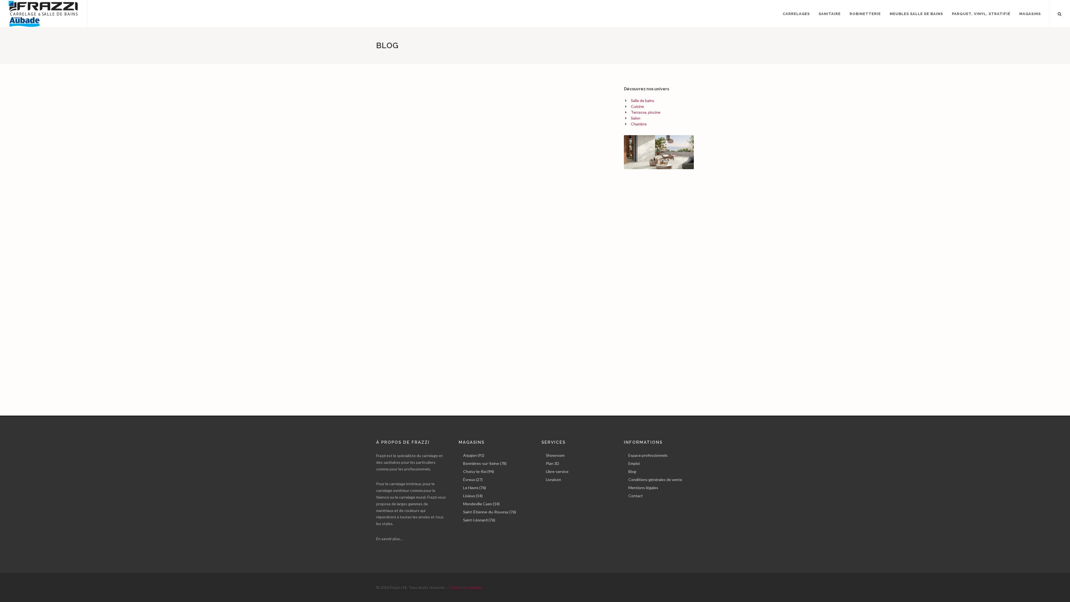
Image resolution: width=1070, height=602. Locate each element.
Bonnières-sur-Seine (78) (485, 463)
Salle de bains (642, 100)
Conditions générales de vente (655, 479)
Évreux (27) (473, 479)
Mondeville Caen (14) (481, 503)
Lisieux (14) (473, 495)
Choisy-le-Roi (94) (478, 471)
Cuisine (637, 106)
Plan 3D (552, 463)
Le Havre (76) (474, 487)
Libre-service (557, 471)
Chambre (639, 124)
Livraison (553, 479)
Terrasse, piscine (645, 112)
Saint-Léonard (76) (479, 520)
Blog (632, 471)
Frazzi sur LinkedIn (466, 587)
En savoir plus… (389, 538)
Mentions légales (643, 487)
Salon (635, 118)
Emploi (634, 463)
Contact (635, 495)
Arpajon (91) (473, 455)
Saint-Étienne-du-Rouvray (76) (489, 511)
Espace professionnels (648, 455)
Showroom (555, 455)
